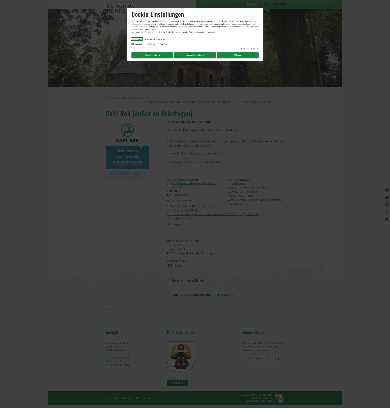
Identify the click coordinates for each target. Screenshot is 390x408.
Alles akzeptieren (152, 55)
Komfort (152, 44)
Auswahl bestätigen (195, 55)
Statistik (163, 44)
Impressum (136, 39)
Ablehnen (238, 55)
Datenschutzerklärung (154, 39)
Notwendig (139, 44)
